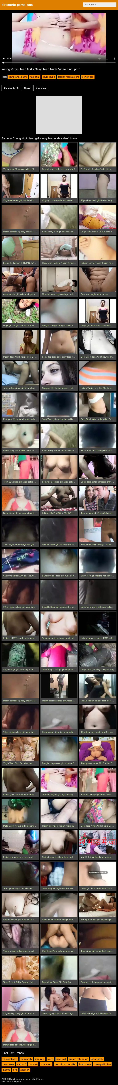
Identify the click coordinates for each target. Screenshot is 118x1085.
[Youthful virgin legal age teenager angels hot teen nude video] (59, 780)
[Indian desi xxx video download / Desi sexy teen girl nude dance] (59, 686)
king (15, 1069)
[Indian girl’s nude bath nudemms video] (20, 780)
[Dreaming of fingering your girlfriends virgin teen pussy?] (59, 717)
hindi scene (85, 1064)
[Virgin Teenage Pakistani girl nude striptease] (97, 999)
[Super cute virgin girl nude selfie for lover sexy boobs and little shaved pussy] (97, 592)
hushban (33, 1064)
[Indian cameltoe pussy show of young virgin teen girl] (20, 217)
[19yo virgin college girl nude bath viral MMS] (20, 592)
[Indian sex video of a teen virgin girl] (20, 842)
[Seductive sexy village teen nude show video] (59, 842)
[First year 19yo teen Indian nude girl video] (20, 405)
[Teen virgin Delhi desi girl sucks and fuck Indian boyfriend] (97, 530)
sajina (50, 1059)
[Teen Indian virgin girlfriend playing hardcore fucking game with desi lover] (20, 373)
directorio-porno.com (17, 4)
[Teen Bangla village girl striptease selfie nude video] (59, 655)
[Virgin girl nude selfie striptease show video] (59, 186)
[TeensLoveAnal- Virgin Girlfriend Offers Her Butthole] (97, 498)
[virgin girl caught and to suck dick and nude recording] (20, 311)
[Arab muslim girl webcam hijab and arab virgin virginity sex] (20, 279)
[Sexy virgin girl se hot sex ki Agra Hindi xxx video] (59, 999)
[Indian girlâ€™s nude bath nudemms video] (20, 624)
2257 (4, 1081)
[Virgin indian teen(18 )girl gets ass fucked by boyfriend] (97, 217)
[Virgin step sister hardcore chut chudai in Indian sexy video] (97, 467)
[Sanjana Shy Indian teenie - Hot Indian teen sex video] (59, 373)
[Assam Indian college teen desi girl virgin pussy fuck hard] (97, 686)
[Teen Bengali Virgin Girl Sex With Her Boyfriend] (59, 874)
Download (41, 88)
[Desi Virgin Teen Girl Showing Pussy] (97, 342)
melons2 (21, 1064)
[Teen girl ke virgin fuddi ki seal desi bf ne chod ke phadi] (20, 874)
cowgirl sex (88, 76)
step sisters (8, 1064)
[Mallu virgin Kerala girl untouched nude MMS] (20, 811)
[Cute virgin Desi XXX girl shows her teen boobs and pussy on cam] (20, 561)
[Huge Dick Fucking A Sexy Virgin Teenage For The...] (59, 248)
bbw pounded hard (17, 76)
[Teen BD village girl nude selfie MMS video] (20, 467)
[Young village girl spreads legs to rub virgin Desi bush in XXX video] (20, 936)
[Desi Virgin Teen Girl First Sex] (59, 968)
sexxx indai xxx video (65, 1064)
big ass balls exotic (78, 1059)
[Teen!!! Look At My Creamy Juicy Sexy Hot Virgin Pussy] (20, 968)
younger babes (9, 1059)
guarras (6, 1069)
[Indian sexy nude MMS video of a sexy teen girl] (20, 436)
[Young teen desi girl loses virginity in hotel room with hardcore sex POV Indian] (97, 905)
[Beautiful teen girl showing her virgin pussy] (59, 530)
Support (18, 1081)
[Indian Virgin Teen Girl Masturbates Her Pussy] (97, 373)
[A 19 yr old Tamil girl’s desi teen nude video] (97, 154)
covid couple (49, 76)
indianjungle (97, 1059)
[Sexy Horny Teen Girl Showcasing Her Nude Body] (59, 436)
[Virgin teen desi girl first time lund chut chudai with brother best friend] (20, 186)
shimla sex (46, 1064)
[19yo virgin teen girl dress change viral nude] (97, 186)
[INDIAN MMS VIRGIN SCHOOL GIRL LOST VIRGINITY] (59, 498)
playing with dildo (102, 1064)
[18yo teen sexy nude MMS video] (97, 717)
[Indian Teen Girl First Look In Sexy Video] (20, 342)
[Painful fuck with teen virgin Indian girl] (59, 905)
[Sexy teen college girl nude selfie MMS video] (59, 467)
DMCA (10, 1081)
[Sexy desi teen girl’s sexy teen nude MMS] (59, 342)
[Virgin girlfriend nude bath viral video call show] (97, 874)
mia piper (39, 1059)
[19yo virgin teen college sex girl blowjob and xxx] (20, 530)
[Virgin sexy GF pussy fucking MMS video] (20, 154)
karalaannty (26, 1059)
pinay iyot (61, 1059)
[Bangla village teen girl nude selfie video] (59, 561)
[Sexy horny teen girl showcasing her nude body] (59, 217)
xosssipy (25, 1069)
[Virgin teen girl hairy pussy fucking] (97, 655)
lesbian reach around (68, 76)
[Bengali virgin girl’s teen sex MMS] (59, 154)
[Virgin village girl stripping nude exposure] (20, 655)
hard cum (34, 76)
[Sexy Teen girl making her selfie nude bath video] (59, 405)
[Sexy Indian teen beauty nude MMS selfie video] (59, 624)
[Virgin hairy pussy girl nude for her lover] (20, 999)
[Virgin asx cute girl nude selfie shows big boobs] (20, 905)
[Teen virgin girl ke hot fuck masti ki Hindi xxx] (97, 936)
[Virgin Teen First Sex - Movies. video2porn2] (20, 749)
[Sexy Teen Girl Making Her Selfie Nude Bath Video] (97, 436)
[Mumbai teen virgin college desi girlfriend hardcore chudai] (59, 279)
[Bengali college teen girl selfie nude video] (59, 311)
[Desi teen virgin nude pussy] (97, 279)
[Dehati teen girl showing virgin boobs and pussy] (20, 498)
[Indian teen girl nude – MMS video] (97, 624)
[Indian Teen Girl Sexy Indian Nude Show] (97, 248)
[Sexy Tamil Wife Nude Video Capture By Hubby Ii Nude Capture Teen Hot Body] (97, 405)
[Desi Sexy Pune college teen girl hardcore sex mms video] (59, 936)
